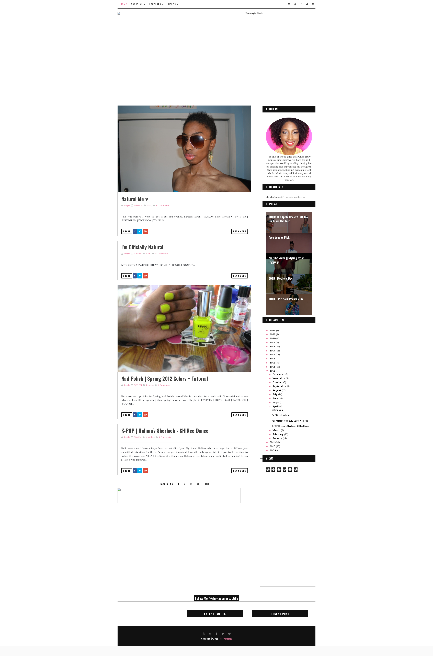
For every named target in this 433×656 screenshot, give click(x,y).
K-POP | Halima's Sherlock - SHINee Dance (164, 430)
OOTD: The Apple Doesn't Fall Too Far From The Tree (288, 219)
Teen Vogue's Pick (279, 237)
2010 (273, 446)
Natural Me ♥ (134, 199)
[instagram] (289, 4)
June (275, 398)
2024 (273, 330)
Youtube (150, 437)
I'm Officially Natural (142, 247)
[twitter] (307, 4)
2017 (273, 350)
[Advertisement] (276, 530)
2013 (273, 366)
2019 (273, 342)
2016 (273, 354)
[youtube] (295, 4)
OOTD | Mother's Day (280, 278)
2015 (273, 358)
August (277, 390)
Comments (162, 205)
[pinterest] (312, 4)
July (275, 394)
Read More (239, 231)
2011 (272, 442)
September (279, 386)
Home (123, 4)
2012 (273, 370)
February (278, 434)
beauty (149, 385)
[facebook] (301, 4)
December (279, 374)
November (279, 378)
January (277, 438)
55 (198, 483)
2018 (273, 346)
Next (206, 483)
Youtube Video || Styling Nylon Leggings (286, 260)
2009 (273, 450)
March (276, 430)
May (275, 402)
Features (155, 4)
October (277, 382)
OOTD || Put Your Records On (285, 299)
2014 (273, 362)
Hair (149, 205)
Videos (172, 4)
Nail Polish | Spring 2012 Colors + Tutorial (164, 378)
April (275, 406)
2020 (273, 338)
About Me (137, 4)
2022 (273, 334)
